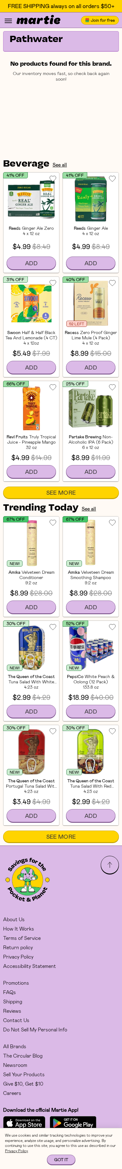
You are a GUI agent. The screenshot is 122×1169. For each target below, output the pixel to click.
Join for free (103, 20)
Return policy (18, 947)
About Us (14, 919)
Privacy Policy (18, 956)
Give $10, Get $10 (23, 1084)
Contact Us (16, 1020)
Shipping (12, 1001)
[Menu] (8, 21)
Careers (12, 1093)
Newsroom (15, 1065)
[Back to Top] (110, 865)
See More (61, 492)
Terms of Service (22, 938)
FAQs (9, 992)
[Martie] (38, 20)
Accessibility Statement (29, 966)
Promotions (16, 983)
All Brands (14, 1046)
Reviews (12, 1011)
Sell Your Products (24, 1074)
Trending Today (41, 508)
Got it (61, 1159)
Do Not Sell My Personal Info (35, 1029)
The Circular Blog (23, 1055)
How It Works (18, 928)
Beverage (26, 164)
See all (60, 164)
